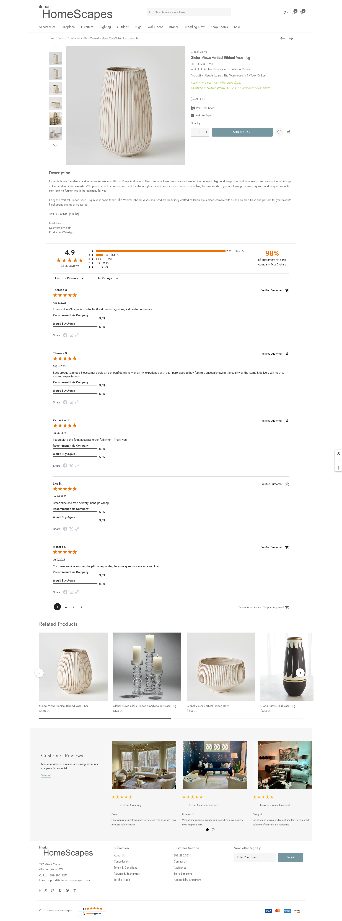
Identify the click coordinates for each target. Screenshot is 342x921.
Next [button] (300, 672)
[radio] (171, 251)
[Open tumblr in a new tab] (60, 890)
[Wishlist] (279, 132)
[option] (144, 784)
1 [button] (207, 829)
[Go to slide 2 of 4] (55, 145)
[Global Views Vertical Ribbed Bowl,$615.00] (221, 667)
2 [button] (213, 829)
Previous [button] (39, 672)
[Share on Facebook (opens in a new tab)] (65, 335)
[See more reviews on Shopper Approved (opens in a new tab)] (77, 335)
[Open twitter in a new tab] (46, 890)
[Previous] (283, 38)
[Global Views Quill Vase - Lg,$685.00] (294, 667)
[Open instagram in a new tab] (53, 890)
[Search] (151, 12)
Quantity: (196, 123)
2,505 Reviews (70, 266)
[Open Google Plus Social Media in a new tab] (75, 890)
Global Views (199, 52)
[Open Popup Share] (288, 132)
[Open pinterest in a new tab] (68, 890)
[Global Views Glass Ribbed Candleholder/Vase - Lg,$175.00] (147, 667)
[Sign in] (285, 12)
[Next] (290, 38)
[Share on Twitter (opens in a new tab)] (71, 335)
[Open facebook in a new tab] (40, 890)
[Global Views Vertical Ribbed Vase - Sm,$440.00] (73, 667)
